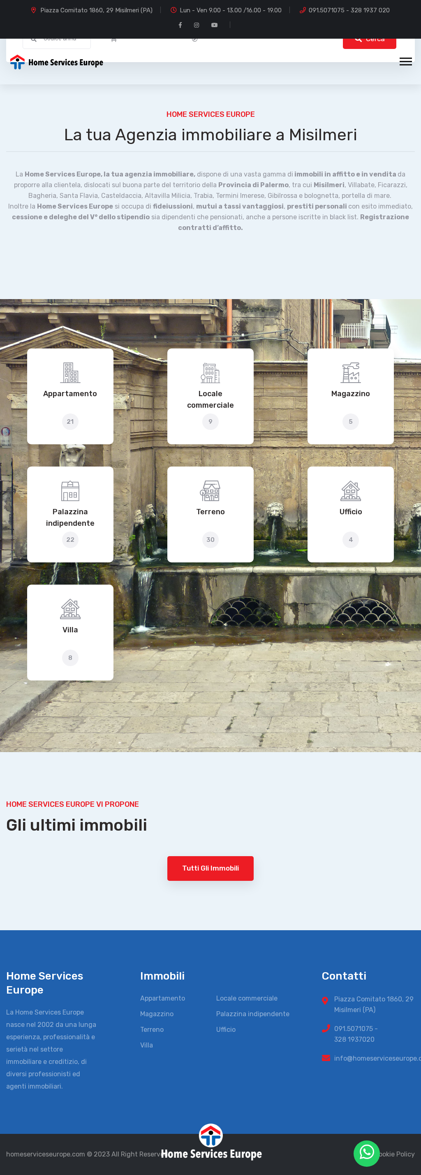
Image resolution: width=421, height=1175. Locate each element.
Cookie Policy (394, 1154)
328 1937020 (354, 1039)
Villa (70, 629)
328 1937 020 (370, 10)
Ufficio (351, 511)
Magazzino (350, 393)
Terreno (210, 511)
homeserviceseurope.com (45, 1154)
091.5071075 (327, 10)
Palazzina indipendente (70, 517)
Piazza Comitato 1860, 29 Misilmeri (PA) (96, 10)
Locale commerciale (210, 399)
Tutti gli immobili (210, 868)
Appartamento (70, 393)
